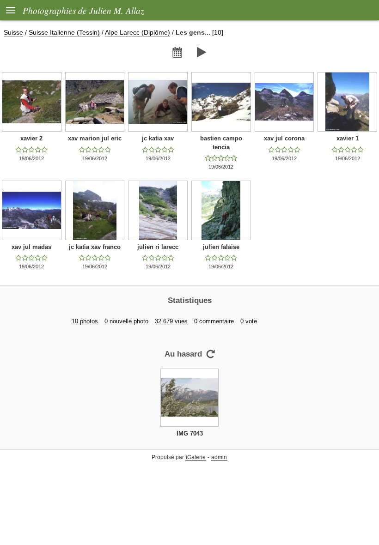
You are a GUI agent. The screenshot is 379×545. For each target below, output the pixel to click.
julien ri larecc (157, 246)
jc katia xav (158, 138)
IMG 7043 (190, 433)
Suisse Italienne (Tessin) (64, 32)
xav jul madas (31, 246)
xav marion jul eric (95, 138)
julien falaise (221, 246)
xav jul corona (284, 138)
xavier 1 (347, 138)
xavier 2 (31, 138)
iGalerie (196, 457)
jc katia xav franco (95, 246)
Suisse (13, 32)
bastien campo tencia (221, 143)
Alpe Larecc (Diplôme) (137, 32)
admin (219, 457)
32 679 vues (171, 321)
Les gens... (193, 32)
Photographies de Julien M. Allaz (83, 10)
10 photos (85, 321)
